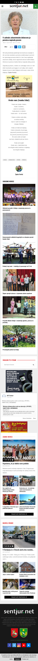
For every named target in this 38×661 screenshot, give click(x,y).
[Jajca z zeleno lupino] (11, 567)
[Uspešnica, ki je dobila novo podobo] (19, 451)
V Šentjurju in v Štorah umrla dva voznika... (18, 550)
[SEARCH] (33, 365)
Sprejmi (17, 659)
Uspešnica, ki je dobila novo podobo (16, 464)
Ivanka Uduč (12, 159)
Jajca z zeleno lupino (8, 574)
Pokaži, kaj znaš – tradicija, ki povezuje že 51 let (17, 266)
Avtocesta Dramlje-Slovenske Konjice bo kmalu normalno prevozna (27, 508)
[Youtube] (24, 645)
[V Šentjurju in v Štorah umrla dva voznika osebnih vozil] (19, 537)
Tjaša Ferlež (9, 42)
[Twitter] (14, 645)
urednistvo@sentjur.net (22, 640)
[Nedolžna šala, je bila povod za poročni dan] (11, 584)
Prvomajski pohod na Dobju (11, 350)
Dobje (5, 159)
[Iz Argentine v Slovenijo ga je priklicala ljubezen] (11, 499)
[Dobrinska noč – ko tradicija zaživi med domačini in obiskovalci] (27, 481)
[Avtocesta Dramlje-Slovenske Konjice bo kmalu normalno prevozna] (27, 499)
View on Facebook (27, 418)
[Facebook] (9, 645)
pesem (18, 159)
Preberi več (25, 659)
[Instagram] (19, 645)
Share (34, 418)
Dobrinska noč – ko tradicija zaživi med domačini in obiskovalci (26, 489)
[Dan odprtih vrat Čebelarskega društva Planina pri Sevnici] (11, 481)
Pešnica (24, 159)
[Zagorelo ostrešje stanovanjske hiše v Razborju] (27, 584)
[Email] (28, 645)
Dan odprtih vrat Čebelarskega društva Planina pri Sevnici (8, 489)
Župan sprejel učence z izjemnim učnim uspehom (17, 293)
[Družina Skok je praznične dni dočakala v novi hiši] (27, 567)
